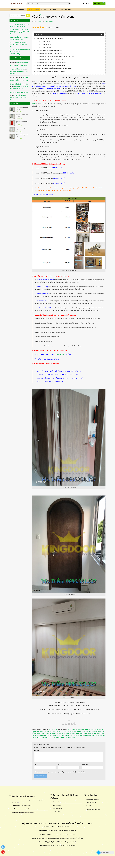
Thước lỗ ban (52, 9)
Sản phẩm (21, 9)
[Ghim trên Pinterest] (72, 723)
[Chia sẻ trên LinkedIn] (74, 723)
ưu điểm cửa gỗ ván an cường (66, 737)
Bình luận (37, 750)
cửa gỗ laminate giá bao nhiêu (92, 731)
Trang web (85, 764)
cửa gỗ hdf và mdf (79, 731)
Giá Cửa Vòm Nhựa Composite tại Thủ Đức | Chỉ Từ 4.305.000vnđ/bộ (20, 52)
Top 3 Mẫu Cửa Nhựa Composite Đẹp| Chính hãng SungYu (19, 38)
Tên (35, 764)
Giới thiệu (43, 9)
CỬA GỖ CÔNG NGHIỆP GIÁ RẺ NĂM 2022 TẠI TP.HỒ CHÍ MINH (59, 371)
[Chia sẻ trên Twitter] (66, 723)
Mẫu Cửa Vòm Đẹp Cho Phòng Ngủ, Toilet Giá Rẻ (19, 64)
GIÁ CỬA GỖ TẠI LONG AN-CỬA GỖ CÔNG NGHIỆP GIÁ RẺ (57, 375)
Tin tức (30, 9)
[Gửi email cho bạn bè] (69, 723)
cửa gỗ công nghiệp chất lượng (64, 731)
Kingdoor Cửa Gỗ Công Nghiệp (19, 84)
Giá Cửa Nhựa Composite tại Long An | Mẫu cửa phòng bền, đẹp (19, 44)
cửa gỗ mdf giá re (74, 733)
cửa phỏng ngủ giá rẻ (85, 735)
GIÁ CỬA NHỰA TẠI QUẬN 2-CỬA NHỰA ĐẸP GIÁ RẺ (20, 87)
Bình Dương (61, 100)
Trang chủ (14, 9)
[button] (86, 4)
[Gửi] (69, 3)
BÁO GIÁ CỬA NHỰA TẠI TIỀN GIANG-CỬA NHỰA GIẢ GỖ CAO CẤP (60, 378)
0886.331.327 (60, 354)
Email (60, 764)
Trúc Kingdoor (49, 21)
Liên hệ (61, 9)
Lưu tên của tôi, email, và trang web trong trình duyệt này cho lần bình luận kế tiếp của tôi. (61, 772)
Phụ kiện (67, 9)
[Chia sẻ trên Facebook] (63, 723)
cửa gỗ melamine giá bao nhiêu (41, 735)
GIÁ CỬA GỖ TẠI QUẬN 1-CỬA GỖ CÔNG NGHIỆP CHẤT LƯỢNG (19, 97)
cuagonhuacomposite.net (59, 93)
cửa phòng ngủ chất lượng (72, 735)
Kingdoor (50, 194)
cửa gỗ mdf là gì (84, 733)
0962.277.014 (49, 354)
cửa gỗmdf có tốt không (57, 735)
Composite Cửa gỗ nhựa (17, 69)
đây (65, 350)
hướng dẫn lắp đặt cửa (51, 737)
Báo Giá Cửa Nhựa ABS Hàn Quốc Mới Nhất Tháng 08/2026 (20, 25)
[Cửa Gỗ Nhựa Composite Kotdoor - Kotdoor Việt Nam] (16, 4)
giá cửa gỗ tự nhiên (97, 735)
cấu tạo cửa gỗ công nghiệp (47, 731)
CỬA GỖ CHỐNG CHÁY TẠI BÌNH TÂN (50, 382)
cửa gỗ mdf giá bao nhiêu (61, 733)
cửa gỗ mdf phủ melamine (96, 733)
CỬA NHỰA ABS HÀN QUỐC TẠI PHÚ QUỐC (19, 73)
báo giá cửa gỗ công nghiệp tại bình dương (79, 729)
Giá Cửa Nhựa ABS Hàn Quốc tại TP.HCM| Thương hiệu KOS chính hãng (19, 32)
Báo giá (37, 9)
